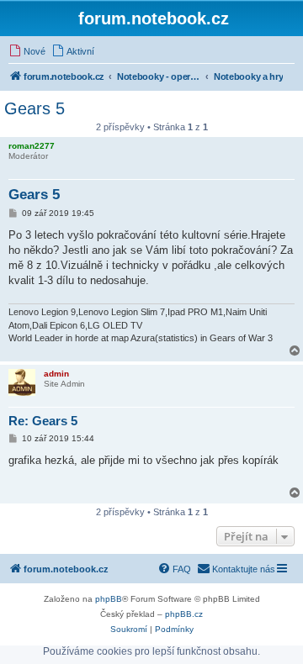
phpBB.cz (184, 614)
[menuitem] (26, 51)
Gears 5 (34, 108)
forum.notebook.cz (153, 18)
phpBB (108, 598)
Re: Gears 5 (42, 421)
